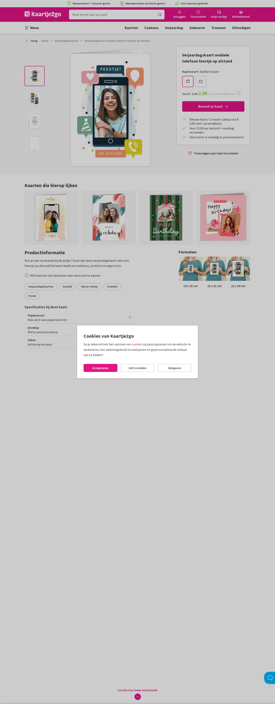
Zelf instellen (137, 368)
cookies (137, 344)
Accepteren (100, 368)
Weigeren (174, 368)
